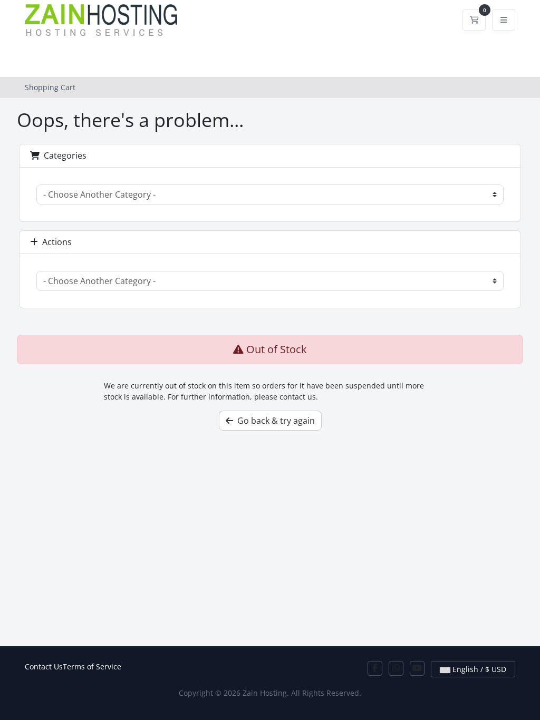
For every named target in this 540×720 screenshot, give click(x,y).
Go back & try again (274, 420)
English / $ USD (478, 669)
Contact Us (44, 666)
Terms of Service (92, 666)
